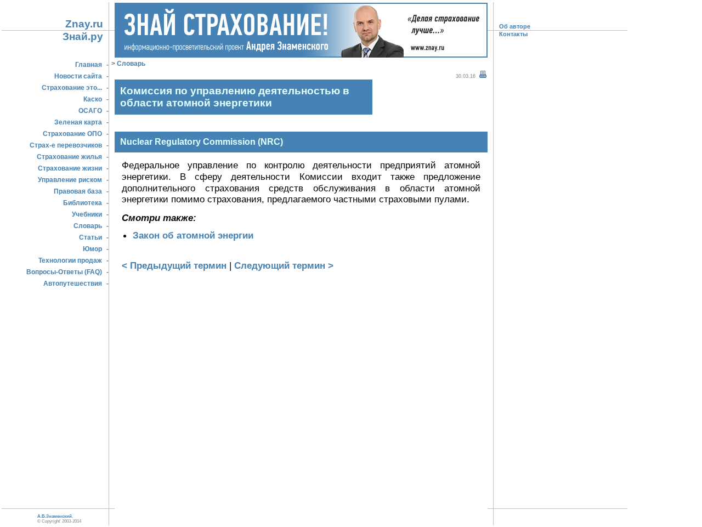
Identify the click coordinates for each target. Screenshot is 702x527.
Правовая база (78, 191)
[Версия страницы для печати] (483, 74)
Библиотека (82, 203)
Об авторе (514, 26)
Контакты (513, 34)
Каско (93, 99)
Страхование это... (72, 88)
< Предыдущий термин (174, 265)
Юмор (92, 249)
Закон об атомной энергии (193, 235)
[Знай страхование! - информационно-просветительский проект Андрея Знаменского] (301, 54)
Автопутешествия (73, 283)
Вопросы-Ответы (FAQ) (64, 272)
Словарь (88, 226)
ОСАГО (90, 111)
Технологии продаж (70, 260)
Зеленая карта (78, 122)
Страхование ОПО (72, 134)
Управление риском (70, 180)
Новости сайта (78, 76)
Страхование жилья (69, 157)
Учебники (87, 214)
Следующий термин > (283, 265)
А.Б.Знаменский (54, 516)
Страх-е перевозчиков (66, 145)
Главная (88, 65)
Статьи (90, 237)
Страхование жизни (70, 168)
